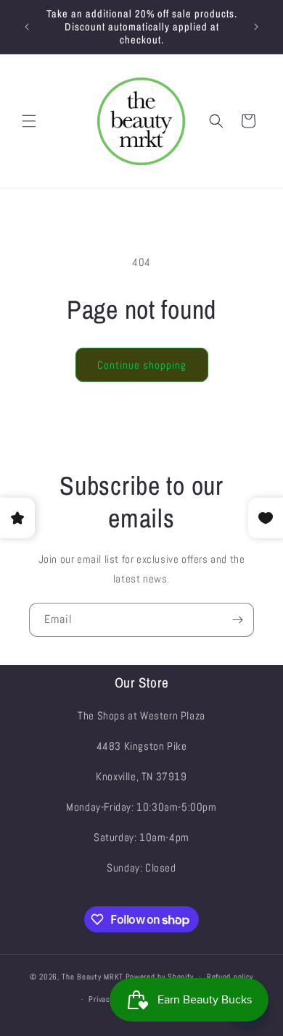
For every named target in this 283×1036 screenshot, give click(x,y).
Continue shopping (141, 365)
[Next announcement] (256, 27)
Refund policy (230, 977)
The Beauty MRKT (92, 977)
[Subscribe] (237, 620)
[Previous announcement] (27, 27)
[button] (29, 121)
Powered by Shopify (160, 977)
